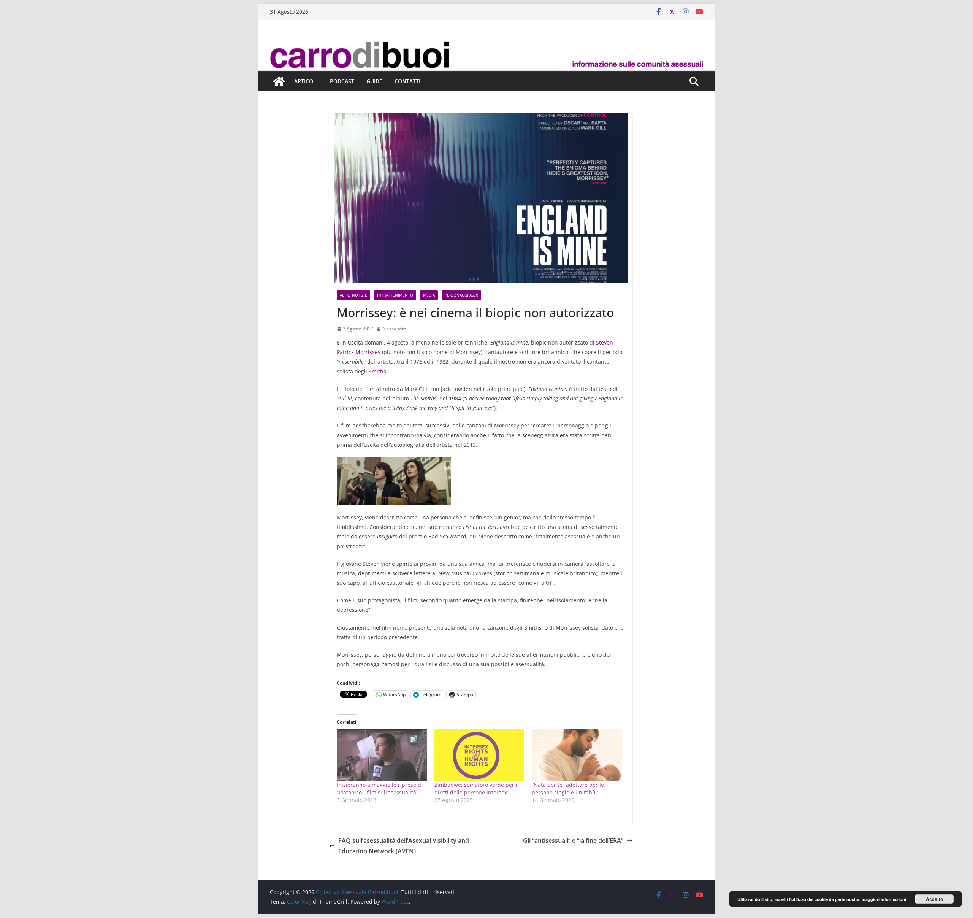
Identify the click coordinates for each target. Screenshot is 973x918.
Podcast (342, 81)
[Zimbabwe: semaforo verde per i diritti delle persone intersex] (479, 755)
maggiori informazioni (884, 899)
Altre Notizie (353, 295)
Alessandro (394, 329)
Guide (374, 81)
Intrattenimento (395, 295)
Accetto (934, 899)
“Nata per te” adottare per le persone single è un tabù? (568, 788)
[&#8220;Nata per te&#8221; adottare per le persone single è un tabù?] (577, 755)
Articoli (306, 81)
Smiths (377, 371)
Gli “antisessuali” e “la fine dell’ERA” (573, 840)
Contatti (407, 81)
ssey (374, 352)
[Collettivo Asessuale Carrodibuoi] (486, 43)
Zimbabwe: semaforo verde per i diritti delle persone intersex (475, 788)
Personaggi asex (461, 295)
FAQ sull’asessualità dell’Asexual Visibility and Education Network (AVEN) (403, 846)
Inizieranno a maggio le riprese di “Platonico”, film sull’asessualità (380, 788)
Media (429, 295)
